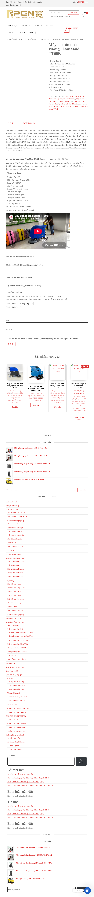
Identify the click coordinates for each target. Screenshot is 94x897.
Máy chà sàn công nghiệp (23, 39)
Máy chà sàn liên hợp (15, 528)
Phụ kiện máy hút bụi (15, 610)
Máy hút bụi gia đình (14, 595)
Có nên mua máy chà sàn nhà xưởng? (21, 774)
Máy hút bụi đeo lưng (15, 591)
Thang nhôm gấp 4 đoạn (16, 685)
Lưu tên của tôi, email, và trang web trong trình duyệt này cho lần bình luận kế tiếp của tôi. (43, 339)
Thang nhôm (10, 678)
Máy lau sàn (80, 99)
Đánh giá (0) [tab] (29, 123)
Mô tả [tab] (11, 123)
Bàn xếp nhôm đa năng (15, 682)
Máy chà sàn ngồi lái (14, 531)
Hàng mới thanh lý (12, 506)
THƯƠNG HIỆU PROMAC (15, 727)
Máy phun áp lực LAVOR (16, 648)
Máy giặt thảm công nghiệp (15, 558)
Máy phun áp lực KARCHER (17, 640)
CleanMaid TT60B (80, 101)
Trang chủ (9, 39)
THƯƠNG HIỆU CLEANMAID (59, 101)
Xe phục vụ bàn (13, 746)
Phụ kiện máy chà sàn (15, 546)
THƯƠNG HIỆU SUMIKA (15, 731)
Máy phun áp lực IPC (15, 629)
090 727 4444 (83, 2)
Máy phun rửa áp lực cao (15, 622)
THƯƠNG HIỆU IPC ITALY (16, 716)
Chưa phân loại (11, 502)
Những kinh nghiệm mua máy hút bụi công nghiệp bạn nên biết (30, 785)
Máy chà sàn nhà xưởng (42, 39)
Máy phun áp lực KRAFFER (17, 644)
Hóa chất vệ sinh (12, 509)
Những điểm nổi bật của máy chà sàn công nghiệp (25, 782)
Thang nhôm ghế (13, 693)
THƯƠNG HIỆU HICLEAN (16, 712)
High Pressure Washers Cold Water (21, 632)
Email (9, 330)
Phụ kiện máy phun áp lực (16, 659)
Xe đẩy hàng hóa (13, 738)
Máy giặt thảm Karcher (15, 569)
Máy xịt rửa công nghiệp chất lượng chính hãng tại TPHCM (28, 778)
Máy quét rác (10, 663)
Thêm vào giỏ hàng (79, 418)
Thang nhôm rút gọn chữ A (17, 697)
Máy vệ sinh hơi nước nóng (15, 667)
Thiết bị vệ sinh (11, 705)
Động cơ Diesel (13, 625)
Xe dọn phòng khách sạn (16, 742)
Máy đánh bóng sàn (14, 539)
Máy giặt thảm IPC (14, 565)
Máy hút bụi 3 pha (14, 584)
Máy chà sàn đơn (13, 524)
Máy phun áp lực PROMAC (17, 652)
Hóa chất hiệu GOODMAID (17, 516)
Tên (8, 320)
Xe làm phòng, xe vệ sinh (15, 735)
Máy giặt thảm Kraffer (15, 573)
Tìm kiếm (73, 13)
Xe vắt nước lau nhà (14, 749)
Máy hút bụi (10, 581)
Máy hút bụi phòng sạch (16, 603)
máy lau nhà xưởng (72, 104)
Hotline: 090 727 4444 (71, 29)
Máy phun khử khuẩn (13, 618)
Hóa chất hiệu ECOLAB (16, 513)
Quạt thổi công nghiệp (14, 675)
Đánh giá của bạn (13, 304)
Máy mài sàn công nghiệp (15, 614)
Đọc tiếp (15, 407)
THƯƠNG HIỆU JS (13, 720)
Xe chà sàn (11, 550)
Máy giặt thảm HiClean (15, 561)
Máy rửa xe (11, 655)
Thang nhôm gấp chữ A (15, 689)
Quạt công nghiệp (12, 671)
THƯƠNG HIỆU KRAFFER (16, 724)
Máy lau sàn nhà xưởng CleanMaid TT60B (70, 106)
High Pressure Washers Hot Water (21, 636)
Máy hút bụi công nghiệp (16, 588)
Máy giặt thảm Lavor (14, 576)
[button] (87, 890)
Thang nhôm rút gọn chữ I (16, 700)
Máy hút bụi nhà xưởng (15, 599)
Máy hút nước (12, 606)
